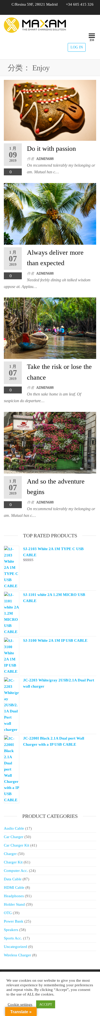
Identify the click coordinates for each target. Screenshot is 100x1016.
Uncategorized (15, 947)
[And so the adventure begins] (50, 442)
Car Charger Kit (16, 845)
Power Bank (13, 921)
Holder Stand (14, 904)
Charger (10, 854)
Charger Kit (13, 862)
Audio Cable (14, 828)
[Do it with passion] (50, 110)
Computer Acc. (16, 871)
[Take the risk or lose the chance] (50, 327)
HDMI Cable (14, 887)
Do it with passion (51, 148)
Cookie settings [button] (20, 1004)
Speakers (11, 930)
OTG (8, 913)
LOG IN (77, 47)
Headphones (14, 896)
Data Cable (13, 879)
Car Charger (13, 837)
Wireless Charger (17, 955)
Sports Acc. (13, 938)
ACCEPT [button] (45, 1004)
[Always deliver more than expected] (50, 213)
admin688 (45, 159)
